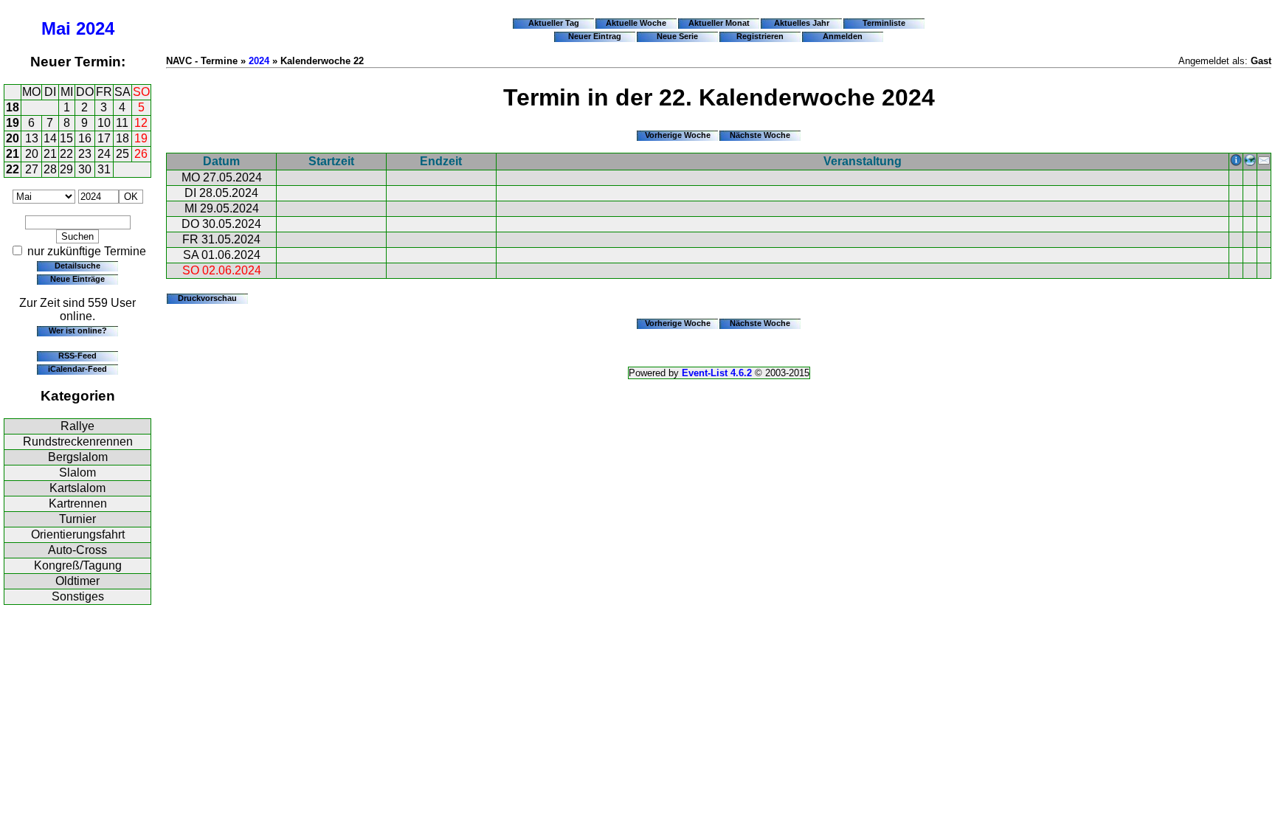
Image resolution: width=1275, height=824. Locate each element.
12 (141, 123)
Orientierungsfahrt (78, 534)
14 (50, 138)
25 (122, 154)
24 (104, 154)
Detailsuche (77, 265)
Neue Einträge (77, 278)
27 (31, 169)
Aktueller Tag (553, 22)
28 (50, 169)
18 (12, 107)
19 (12, 123)
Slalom (77, 472)
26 (141, 154)
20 (12, 138)
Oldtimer (77, 581)
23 (84, 154)
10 (104, 123)
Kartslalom (77, 488)
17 (104, 138)
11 (122, 123)
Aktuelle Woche (636, 22)
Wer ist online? (78, 330)
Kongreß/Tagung (78, 565)
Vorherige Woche (678, 135)
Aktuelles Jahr (801, 22)
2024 (95, 28)
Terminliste (884, 22)
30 (84, 169)
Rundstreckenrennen (78, 441)
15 (66, 138)
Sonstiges (78, 596)
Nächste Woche (760, 135)
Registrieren (760, 36)
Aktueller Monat (719, 22)
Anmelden (843, 36)
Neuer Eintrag (594, 36)
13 (31, 138)
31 (104, 169)
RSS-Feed (77, 355)
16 (84, 138)
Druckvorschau (207, 298)
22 (66, 154)
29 (66, 169)
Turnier (77, 519)
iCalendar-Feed (77, 368)
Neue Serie (677, 36)
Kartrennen (78, 503)
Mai (56, 28)
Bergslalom (78, 457)
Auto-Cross (77, 550)
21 (12, 154)
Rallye (77, 426)
